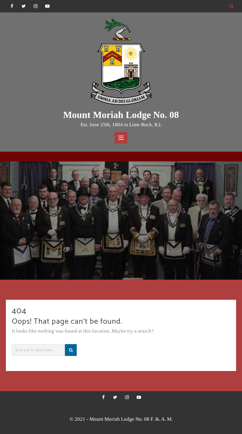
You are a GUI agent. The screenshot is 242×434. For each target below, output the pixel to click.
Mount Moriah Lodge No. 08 (121, 114)
